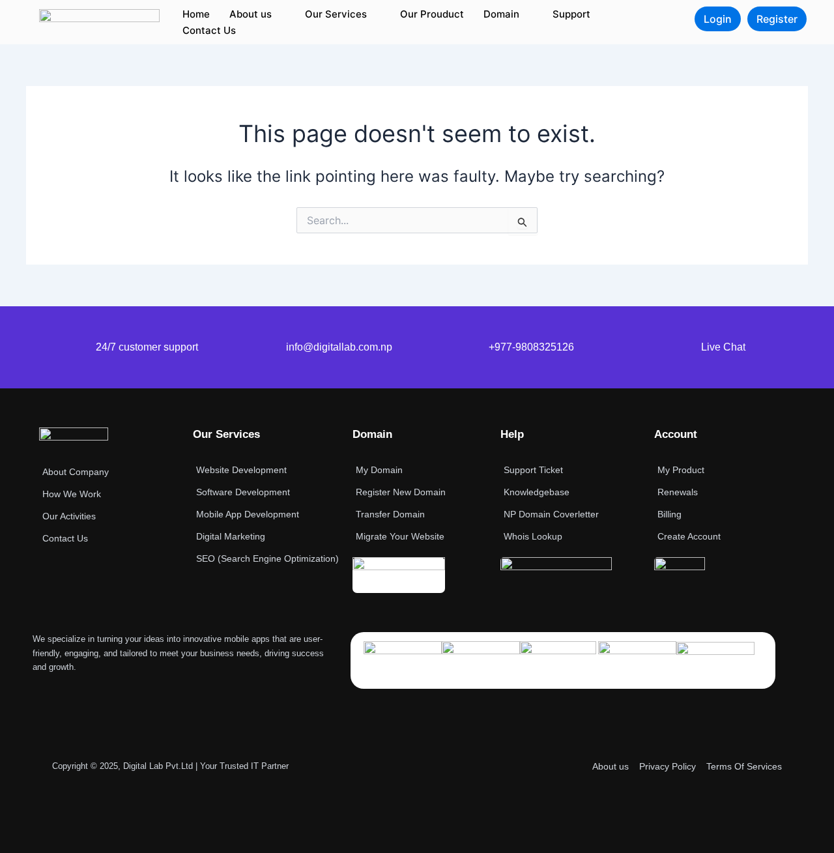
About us (250, 14)
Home (196, 14)
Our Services (336, 14)
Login (718, 18)
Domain (501, 14)
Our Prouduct (432, 14)
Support (571, 14)
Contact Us (209, 30)
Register (777, 18)
